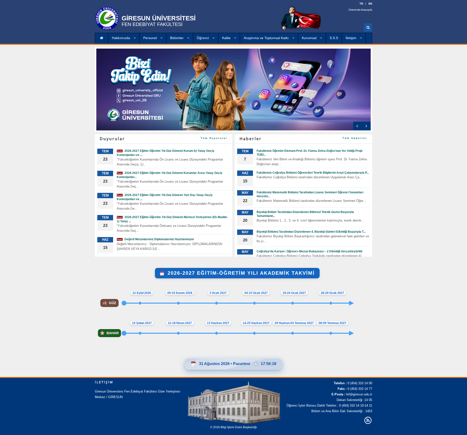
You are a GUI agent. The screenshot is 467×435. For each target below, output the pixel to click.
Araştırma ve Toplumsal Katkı (267, 38)
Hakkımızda (121, 38)
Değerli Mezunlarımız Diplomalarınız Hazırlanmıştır (155, 239)
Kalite (227, 38)
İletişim (351, 38)
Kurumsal (309, 38)
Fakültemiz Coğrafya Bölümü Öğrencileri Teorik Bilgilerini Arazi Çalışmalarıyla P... (313, 172)
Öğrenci (203, 38)
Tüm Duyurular (214, 138)
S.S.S (334, 38)
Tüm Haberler (354, 138)
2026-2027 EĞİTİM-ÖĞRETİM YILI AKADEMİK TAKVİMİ (240, 273)
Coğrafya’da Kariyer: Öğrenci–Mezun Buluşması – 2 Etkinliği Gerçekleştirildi (309, 251)
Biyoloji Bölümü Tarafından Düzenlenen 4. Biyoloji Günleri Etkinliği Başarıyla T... (311, 231)
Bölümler (177, 38)
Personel (150, 38)
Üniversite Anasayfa (360, 9)
